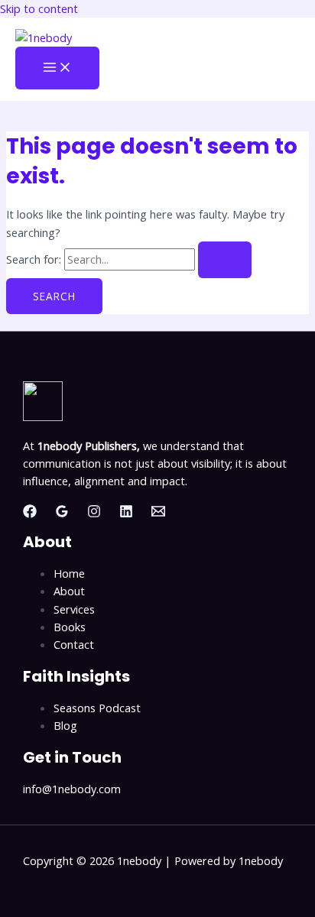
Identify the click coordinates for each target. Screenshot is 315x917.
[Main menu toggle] (57, 68)
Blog (65, 725)
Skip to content (39, 8)
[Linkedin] (126, 513)
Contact (74, 644)
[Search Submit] (225, 259)
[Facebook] (30, 513)
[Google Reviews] (62, 513)
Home (69, 573)
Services (74, 609)
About (69, 590)
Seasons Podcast (97, 707)
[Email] (158, 513)
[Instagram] (94, 513)
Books (70, 626)
